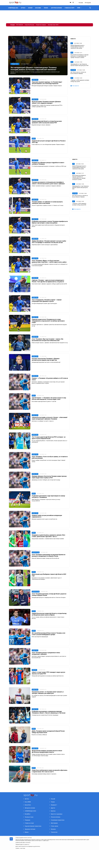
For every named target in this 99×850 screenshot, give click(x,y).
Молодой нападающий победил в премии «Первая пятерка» (47, 85)
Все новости (75, 85)
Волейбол (27, 814)
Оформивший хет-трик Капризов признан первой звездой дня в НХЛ (79, 64)
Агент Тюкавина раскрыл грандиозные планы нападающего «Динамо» (46, 653)
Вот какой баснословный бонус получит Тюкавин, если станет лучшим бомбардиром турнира (48, 633)
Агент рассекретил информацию (40, 636)
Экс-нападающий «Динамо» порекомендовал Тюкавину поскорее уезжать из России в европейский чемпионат (33, 69)
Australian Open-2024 (53, 24)
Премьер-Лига (14, 63)
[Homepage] (15, 2)
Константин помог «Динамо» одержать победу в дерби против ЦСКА (49, 284)
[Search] (90, 8)
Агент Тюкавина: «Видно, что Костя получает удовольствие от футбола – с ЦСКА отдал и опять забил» (49, 261)
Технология (54, 832)
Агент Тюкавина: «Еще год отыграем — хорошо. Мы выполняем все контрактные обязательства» (47, 339)
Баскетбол (28, 805)
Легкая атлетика (55, 817)
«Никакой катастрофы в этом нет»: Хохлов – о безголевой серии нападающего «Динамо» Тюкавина (49, 418)
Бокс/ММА (75, 193)
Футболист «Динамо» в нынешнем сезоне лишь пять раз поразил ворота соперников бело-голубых (48, 382)
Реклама (81, 2)
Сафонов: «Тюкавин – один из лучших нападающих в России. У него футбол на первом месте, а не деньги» (48, 280)
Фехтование (54, 823)
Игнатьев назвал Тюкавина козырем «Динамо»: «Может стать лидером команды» (46, 102)
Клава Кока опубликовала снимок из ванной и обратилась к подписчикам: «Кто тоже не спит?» (49, 770)
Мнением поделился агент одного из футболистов (44, 519)
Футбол (33, 138)
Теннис (53, 802)
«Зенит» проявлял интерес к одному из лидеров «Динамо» (46, 186)
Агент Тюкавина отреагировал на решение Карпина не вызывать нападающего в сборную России (48, 555)
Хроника (53, 829)
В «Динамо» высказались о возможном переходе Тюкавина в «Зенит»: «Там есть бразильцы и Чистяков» (48, 712)
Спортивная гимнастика (57, 820)
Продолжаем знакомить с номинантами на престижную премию (48, 538)
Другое (53, 808)
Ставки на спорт (29, 823)
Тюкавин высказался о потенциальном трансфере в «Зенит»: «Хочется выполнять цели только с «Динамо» (48, 182)
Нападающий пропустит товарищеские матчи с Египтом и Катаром (48, 597)
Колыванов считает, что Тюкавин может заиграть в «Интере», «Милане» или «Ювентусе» (47, 692)
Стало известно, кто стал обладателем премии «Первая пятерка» (48, 144)
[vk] (70, 2)
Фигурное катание (30, 808)
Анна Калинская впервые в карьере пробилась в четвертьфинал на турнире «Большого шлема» (79, 56)
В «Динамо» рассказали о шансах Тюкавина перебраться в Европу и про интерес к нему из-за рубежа (50, 222)
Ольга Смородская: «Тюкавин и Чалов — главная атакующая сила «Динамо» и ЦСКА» (46, 300)
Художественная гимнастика (33, 826)
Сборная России (35, 552)
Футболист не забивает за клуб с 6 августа (42, 421)
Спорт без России (29, 24)
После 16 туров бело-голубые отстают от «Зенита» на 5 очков (47, 205)
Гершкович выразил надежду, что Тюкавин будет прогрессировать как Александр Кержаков (47, 82)
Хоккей (53, 799)
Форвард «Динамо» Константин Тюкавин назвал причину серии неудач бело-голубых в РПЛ (49, 476)
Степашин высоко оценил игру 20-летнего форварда (45, 715)
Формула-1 (54, 805)
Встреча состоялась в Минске (39, 734)
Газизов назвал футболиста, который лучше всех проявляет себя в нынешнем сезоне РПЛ (47, 121)
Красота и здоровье (56, 814)
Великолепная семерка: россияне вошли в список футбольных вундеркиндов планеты (47, 751)
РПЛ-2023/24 (19, 24)
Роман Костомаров (41, 24)
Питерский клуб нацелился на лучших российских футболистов (47, 676)
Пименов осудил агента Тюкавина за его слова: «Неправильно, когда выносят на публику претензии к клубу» (48, 321)
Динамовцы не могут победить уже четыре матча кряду (46, 480)
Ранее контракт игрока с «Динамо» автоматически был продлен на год (50, 342)
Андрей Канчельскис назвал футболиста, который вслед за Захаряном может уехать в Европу (49, 614)
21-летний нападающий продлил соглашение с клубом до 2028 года (49, 166)
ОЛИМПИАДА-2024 (30, 811)
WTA (72, 52)
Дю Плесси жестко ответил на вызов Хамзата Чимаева (78, 72)
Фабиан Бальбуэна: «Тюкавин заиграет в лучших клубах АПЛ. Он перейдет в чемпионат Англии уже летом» (49, 241)
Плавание (27, 820)
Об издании (88, 2)
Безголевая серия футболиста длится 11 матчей (44, 401)
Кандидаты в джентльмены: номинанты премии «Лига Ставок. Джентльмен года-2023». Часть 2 (48, 535)
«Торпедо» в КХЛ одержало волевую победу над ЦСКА (79, 204)
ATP (71, 43)
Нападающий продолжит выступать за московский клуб (46, 362)
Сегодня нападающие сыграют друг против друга (44, 303)
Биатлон (53, 811)
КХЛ (73, 201)
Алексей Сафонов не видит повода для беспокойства (45, 558)
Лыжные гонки (29, 817)
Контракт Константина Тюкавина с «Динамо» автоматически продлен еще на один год (45, 359)
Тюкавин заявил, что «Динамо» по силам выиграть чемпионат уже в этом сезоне (47, 202)
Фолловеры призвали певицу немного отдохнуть (44, 774)
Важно (26, 832)
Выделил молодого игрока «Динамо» (41, 125)
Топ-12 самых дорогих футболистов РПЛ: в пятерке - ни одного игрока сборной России (48, 437)
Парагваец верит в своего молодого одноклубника (45, 244)
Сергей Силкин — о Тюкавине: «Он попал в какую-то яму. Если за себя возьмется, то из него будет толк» (49, 398)
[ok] (73, 2)
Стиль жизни (54, 826)
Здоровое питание (30, 829)
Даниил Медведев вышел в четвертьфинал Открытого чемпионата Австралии (77, 47)
